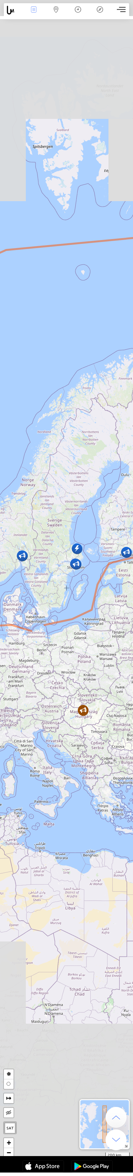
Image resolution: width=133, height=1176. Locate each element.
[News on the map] (13, 10)
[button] (77, 548)
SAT (10, 1128)
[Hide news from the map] (9, 1113)
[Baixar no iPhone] (43, 1167)
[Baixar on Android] (92, 1167)
